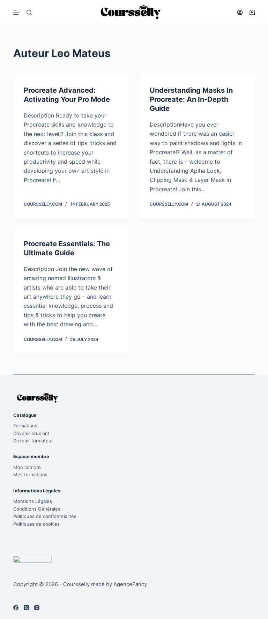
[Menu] (16, 12)
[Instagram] (36, 607)
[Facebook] (15, 607)
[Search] (29, 12)
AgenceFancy (130, 584)
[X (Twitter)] (26, 607)
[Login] (240, 12)
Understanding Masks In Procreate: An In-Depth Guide (191, 99)
